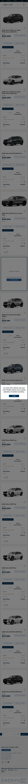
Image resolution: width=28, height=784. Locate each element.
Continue (14, 395)
